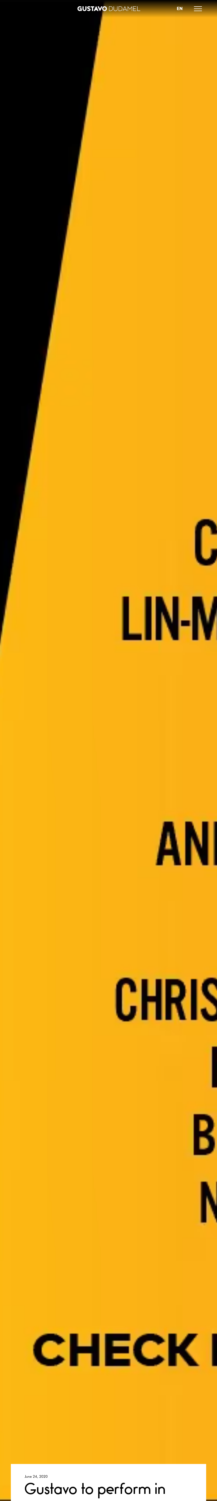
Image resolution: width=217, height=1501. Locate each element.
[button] (198, 8)
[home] (108, 8)
